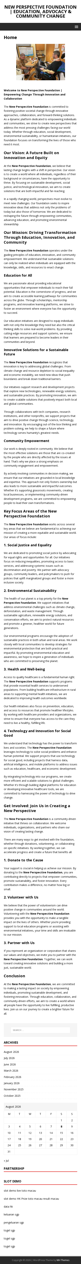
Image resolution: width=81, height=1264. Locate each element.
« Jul (6, 1160)
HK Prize (22, 1198)
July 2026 (9, 1058)
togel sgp (9, 1230)
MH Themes (63, 1260)
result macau (51, 1198)
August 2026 (11, 1052)
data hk (8, 1206)
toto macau (35, 1198)
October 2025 (12, 1095)
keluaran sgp (11, 1214)
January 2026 (12, 1083)
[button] (76, 26)
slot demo (10, 1190)
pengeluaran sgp (14, 1222)
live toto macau (26, 1190)
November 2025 (14, 1089)
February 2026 (12, 1077)
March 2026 (11, 1070)
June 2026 (10, 1064)
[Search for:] (41, 1030)
